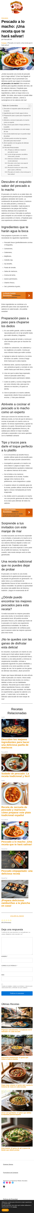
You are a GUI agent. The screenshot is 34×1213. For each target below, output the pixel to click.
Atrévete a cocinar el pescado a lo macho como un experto (16, 121)
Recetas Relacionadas (12, 147)
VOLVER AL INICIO (17, 916)
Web (2, 975)
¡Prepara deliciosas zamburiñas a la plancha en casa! (15, 903)
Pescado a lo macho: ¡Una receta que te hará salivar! (19, 173)
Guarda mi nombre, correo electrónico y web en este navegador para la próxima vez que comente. (17, 987)
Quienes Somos (8, 1164)
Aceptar (5, 1210)
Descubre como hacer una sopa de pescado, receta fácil (18, 164)
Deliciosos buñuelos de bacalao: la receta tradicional (17, 160)
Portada (3, 43)
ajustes (15, 1207)
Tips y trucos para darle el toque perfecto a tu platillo (17, 126)
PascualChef (4, 752)
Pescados (4, 18)
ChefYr (3, 717)
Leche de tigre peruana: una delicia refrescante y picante (17, 155)
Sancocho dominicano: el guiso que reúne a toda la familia (14, 1058)
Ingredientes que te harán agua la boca (16, 113)
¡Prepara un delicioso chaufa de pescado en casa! (17, 151)
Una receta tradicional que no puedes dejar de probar (17, 135)
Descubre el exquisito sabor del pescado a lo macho (17, 110)
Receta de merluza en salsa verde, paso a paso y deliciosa (18, 168)
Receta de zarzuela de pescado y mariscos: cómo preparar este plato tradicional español (16, 811)
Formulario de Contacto (10, 1172)
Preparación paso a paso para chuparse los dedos (17, 117)
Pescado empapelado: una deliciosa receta (17, 872)
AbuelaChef (4, 849)
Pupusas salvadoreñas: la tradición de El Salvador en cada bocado (16, 1030)
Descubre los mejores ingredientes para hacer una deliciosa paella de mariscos (15, 743)
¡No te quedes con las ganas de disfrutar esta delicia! (16, 144)
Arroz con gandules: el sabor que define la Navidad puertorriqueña (16, 1113)
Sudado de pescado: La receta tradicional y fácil (15, 775)
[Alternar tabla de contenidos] (29, 105)
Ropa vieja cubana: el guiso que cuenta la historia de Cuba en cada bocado (17, 1086)
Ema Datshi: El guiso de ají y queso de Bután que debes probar (15, 1149)
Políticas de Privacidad (10, 1199)
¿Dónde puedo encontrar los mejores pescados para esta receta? (15, 139)
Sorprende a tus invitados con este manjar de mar (17, 130)
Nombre (4, 956)
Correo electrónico (9, 965)
